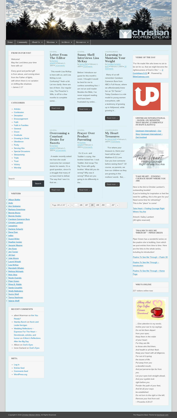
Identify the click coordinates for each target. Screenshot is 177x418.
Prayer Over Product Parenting (86, 136)
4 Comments (87, 147)
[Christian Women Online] (88, 20)
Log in (16, 365)
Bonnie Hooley (14, 216)
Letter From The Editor (58, 56)
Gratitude (18, 135)
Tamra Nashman (15, 297)
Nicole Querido (14, 278)
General (53, 52)
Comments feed (21, 371)
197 (86, 205)
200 (103, 205)
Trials (16, 158)
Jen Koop (12, 248)
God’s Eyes (28, 345)
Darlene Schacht (54, 62)
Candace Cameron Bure (19, 219)
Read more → (57, 108)
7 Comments (115, 142)
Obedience (19, 141)
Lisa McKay (13, 265)
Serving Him (19, 148)
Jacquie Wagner (15, 245)
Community (22, 42)
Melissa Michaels (15, 271)
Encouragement (21, 119)
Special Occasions (22, 151)
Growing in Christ (21, 138)
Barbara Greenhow (16, 209)
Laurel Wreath (14, 261)
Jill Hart (11, 255)
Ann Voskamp (14, 206)
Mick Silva (12, 275)
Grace (16, 132)
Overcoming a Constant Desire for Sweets (59, 138)
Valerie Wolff (111, 139)
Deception (18, 115)
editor (10, 235)
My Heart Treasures (112, 134)
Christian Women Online (31, 415)
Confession (19, 112)
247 (113, 205)
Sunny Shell (84, 64)
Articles (17, 109)
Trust (16, 161)
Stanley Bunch (20, 322)
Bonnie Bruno (14, 213)
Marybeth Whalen (16, 268)
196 (81, 205)
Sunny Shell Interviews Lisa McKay (88, 58)
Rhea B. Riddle (15, 284)
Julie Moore (13, 258)
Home (10, 42)
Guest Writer (13, 239)
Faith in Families (21, 125)
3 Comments (60, 65)
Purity (16, 145)
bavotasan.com (162, 415)
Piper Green (13, 281)
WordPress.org (20, 374)
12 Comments (60, 150)
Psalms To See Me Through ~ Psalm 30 (150, 257)
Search (11, 179)
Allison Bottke (14, 200)
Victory (17, 164)
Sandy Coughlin (15, 288)
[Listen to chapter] (149, 73)
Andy (10, 203)
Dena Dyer (13, 232)
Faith (16, 122)
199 (97, 205)
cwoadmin (12, 226)
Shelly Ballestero (15, 291)
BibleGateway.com (141, 76)
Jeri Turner (13, 252)
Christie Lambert (15, 222)
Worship (17, 168)
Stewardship (19, 155)
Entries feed (19, 368)
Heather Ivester (15, 242)
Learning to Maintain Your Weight (115, 58)
